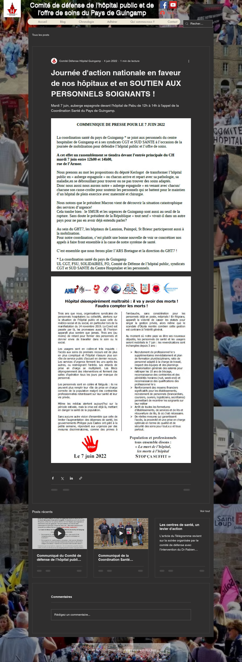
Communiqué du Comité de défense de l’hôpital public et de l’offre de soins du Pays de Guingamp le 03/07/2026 (59, 558)
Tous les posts (40, 34)
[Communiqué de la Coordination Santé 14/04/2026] (121, 533)
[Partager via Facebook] (53, 478)
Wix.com (151, 649)
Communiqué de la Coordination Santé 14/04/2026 (114, 558)
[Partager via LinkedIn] (71, 478)
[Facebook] (164, 5)
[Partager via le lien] (80, 478)
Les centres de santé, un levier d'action (179, 527)
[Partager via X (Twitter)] (62, 478)
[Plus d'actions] (188, 61)
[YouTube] (173, 5)
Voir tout (205, 511)
